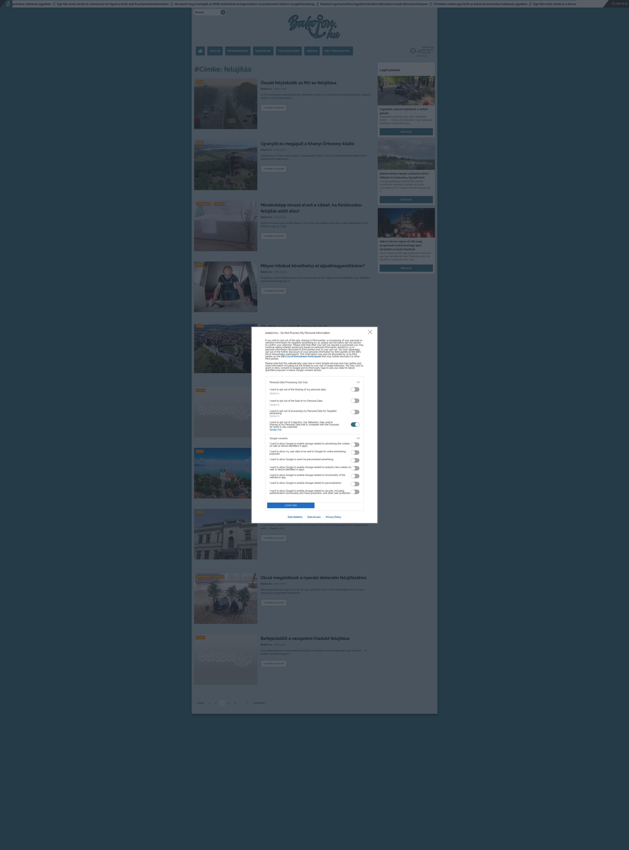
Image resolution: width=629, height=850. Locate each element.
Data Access (314, 517)
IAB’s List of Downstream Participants (301, 356)
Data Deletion (295, 517)
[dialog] (314, 425)
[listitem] (314, 382)
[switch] (355, 389)
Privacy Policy (333, 517)
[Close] (371, 333)
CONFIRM (291, 505)
